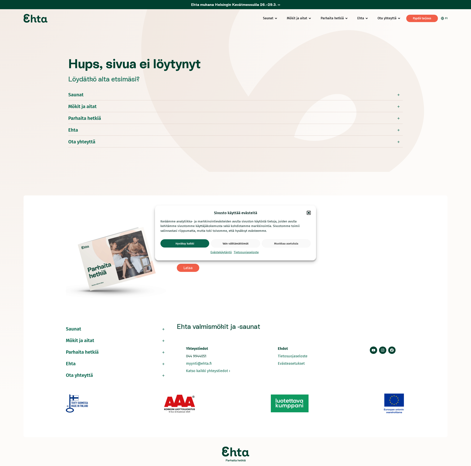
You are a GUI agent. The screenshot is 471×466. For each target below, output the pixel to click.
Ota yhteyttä (81, 142)
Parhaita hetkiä (84, 118)
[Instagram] (382, 350)
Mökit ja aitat (82, 106)
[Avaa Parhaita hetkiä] (346, 18)
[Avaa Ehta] (366, 18)
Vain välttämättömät (236, 243)
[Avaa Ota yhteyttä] (399, 18)
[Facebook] (392, 350)
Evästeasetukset (291, 363)
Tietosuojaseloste (246, 252)
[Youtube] (373, 350)
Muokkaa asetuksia (286, 243)
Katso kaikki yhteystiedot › (208, 371)
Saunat (76, 95)
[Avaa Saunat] (276, 18)
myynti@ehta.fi (199, 363)
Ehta (73, 130)
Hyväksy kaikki (185, 243)
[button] (309, 213)
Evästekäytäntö (221, 252)
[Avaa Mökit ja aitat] (309, 18)
